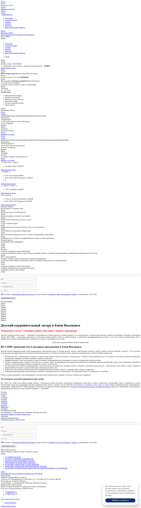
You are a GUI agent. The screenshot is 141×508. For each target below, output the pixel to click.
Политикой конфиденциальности (24, 294)
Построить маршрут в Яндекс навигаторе (15, 414)
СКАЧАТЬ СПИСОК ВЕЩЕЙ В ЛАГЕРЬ (20, 461)
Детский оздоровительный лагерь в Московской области (90, 387)
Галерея (7, 24)
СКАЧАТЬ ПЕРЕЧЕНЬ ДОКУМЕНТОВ (19, 459)
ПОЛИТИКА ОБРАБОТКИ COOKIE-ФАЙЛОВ (22, 464)
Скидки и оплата (11, 20)
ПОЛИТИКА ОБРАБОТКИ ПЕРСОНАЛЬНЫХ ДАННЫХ (26, 466)
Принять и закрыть (120, 500)
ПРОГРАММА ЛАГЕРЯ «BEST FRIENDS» (20, 463)
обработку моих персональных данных (63, 294)
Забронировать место (8, 68)
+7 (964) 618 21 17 (11, 494)
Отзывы (8, 22)
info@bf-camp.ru (10, 503)
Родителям (8, 18)
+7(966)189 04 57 (11, 492)
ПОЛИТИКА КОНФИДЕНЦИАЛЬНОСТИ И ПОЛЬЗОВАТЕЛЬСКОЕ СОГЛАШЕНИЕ (36, 468)
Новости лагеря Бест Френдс (15, 27)
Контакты (8, 26)
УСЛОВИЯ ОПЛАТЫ (13, 457)
